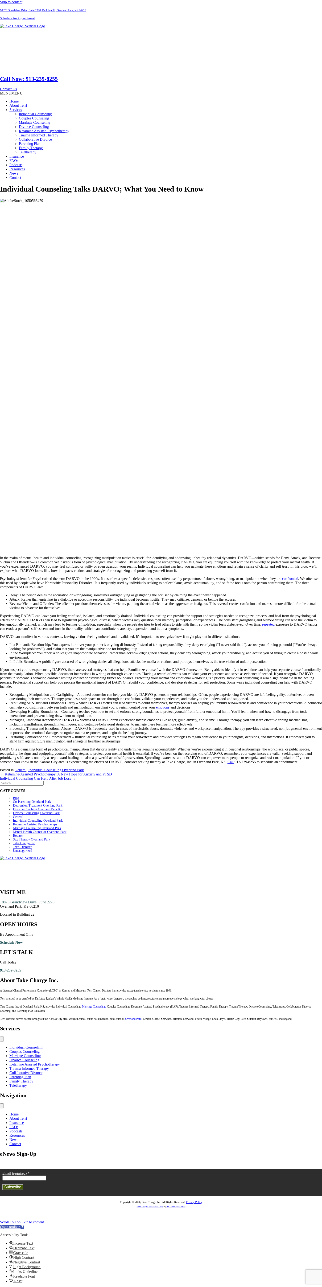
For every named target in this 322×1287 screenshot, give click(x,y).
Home (14, 101)
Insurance (16, 156)
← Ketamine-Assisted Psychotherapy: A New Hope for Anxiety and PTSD (56, 774)
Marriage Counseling (34, 122)
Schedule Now (11, 942)
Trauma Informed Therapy (38, 135)
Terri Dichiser (22, 847)
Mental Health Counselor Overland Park (39, 832)
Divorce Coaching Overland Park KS (37, 809)
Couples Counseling (34, 118)
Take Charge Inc (24, 843)
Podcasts (15, 165)
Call (230, 762)
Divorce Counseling (34, 127)
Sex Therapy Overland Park (31, 839)
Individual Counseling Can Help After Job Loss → (38, 778)
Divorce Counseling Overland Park (36, 813)
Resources (17, 169)
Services (15, 110)
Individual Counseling (35, 114)
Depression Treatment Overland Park (37, 805)
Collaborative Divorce (35, 139)
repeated (268, 624)
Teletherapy (27, 152)
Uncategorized (22, 851)
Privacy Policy (194, 1202)
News (13, 173)
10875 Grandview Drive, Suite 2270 (27, 902)
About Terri (18, 105)
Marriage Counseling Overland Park (37, 828)
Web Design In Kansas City (150, 1206)
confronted (290, 579)
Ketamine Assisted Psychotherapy (44, 131)
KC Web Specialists (176, 1206)
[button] (8, 89)
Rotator (18, 835)
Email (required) (15, 1173)
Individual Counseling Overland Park (56, 770)
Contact (15, 178)
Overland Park (133, 1019)
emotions (162, 707)
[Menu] (2, 1039)
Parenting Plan (30, 144)
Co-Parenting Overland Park (32, 801)
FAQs (13, 161)
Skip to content (11, 2)
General (20, 770)
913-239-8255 (10, 970)
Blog (16, 798)
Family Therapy (31, 148)
